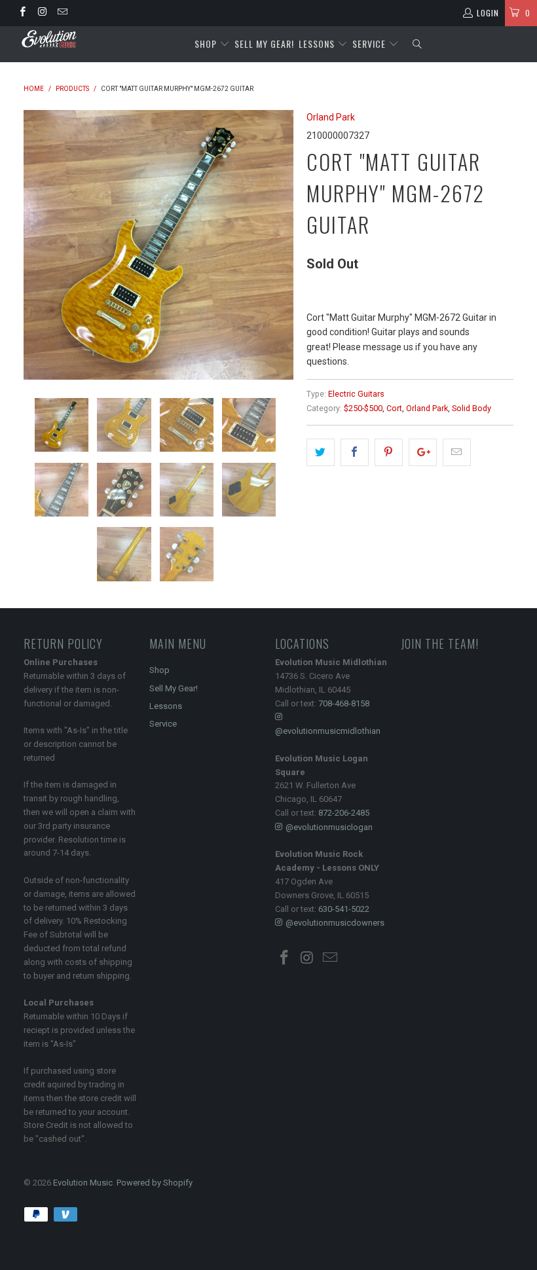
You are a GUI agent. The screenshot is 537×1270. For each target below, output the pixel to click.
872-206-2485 (343, 813)
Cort (394, 408)
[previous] (37, 245)
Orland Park (330, 117)
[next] (279, 245)
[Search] (417, 44)
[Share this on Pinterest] (389, 452)
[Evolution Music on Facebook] (22, 13)
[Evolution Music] (49, 39)
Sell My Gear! (264, 43)
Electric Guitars (356, 394)
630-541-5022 (343, 909)
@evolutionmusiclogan (329, 827)
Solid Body (471, 408)
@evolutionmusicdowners (335, 923)
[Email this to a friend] (457, 452)
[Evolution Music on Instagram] (41, 13)
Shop (205, 43)
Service (370, 43)
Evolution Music (83, 1183)
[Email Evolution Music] (61, 13)
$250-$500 (363, 408)
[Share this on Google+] (423, 452)
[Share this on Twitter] (320, 452)
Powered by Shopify (155, 1183)
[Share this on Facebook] (355, 452)
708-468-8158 (343, 703)
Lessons (318, 43)
